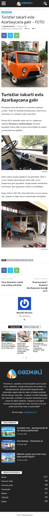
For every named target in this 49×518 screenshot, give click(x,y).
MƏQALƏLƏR (15, 327)
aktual (3, 477)
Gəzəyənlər (9, 9)
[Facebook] (4, 35)
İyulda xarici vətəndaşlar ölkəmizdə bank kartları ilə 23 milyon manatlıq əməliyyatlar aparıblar (23, 348)
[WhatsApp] (16, 35)
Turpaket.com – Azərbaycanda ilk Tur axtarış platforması (32, 429)
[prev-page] (23, 357)
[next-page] (26, 357)
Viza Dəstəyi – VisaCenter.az (30, 441)
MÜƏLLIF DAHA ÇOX (31, 327)
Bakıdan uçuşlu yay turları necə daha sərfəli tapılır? (31, 455)
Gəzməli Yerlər (7, 481)
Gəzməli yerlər (7, 485)
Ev (2, 9)
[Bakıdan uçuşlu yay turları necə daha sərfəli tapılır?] (8, 458)
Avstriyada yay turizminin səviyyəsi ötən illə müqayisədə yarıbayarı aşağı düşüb (40, 347)
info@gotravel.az (30, 412)
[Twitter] (10, 35)
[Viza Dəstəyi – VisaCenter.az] (8, 445)
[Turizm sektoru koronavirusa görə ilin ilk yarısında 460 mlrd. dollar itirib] (8, 336)
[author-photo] (24, 303)
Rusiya (21, 260)
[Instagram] (24, 320)
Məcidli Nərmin (9, 26)
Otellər (4, 502)
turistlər (29, 260)
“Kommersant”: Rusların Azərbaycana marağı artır (37, 286)
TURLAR (4, 498)
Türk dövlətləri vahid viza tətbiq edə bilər (12, 283)
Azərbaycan (12, 260)
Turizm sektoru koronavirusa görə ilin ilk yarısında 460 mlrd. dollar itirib (8, 345)
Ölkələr (4, 493)
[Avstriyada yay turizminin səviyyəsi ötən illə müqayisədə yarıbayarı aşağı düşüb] (40, 336)
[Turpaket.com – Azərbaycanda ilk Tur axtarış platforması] (8, 432)
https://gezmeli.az (24, 316)
